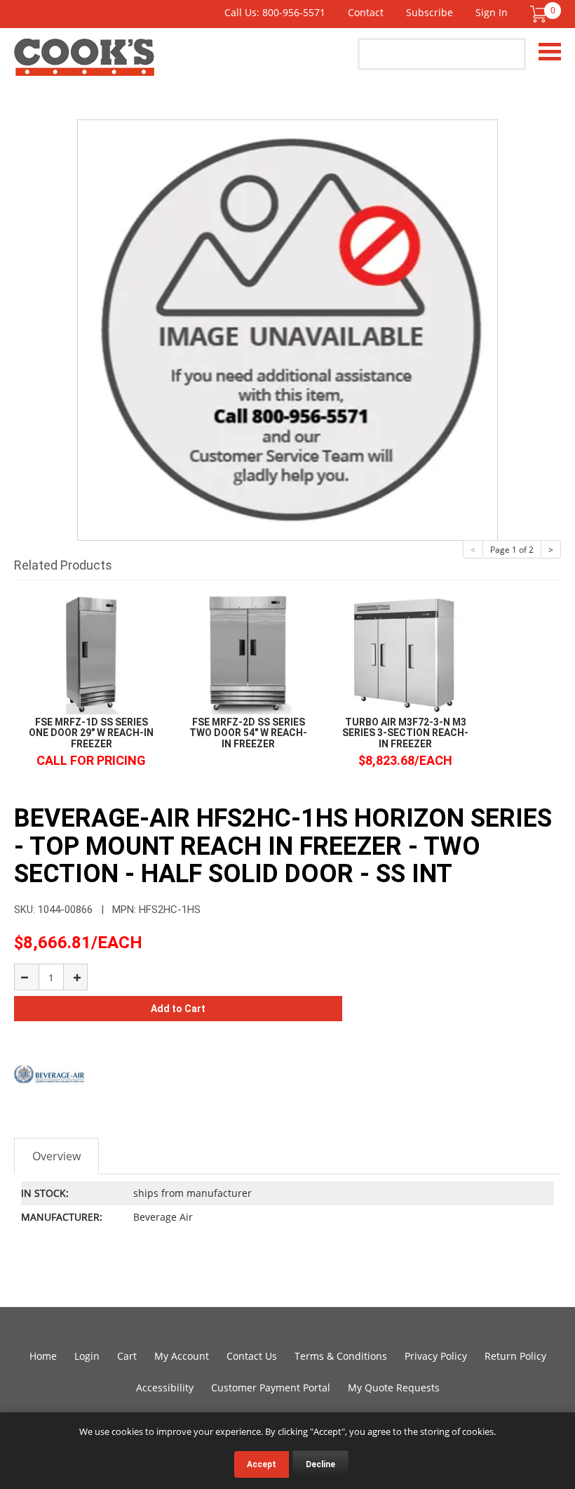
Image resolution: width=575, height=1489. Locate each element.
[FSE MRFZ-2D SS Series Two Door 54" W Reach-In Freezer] (248, 653)
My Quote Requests (394, 1387)
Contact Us (251, 1356)
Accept (261, 1464)
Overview (56, 1156)
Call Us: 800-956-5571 (274, 12)
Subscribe (429, 12)
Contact (366, 12)
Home (43, 1356)
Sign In (491, 12)
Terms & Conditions (341, 1356)
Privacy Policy (436, 1356)
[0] (538, 14)
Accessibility (165, 1387)
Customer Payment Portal (270, 1387)
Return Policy (515, 1356)
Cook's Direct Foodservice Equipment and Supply (84, 65)
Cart (127, 1356)
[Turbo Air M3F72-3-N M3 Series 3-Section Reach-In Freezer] (405, 653)
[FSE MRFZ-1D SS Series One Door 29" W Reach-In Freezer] (91, 653)
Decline (320, 1464)
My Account (181, 1356)
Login (87, 1356)
